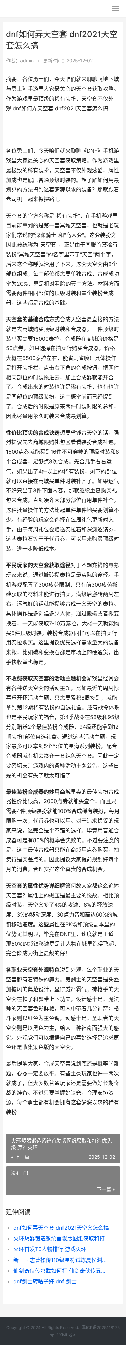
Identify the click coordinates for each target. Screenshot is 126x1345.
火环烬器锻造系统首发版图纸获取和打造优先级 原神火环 (61, 1238)
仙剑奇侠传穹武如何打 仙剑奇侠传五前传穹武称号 (61, 1270)
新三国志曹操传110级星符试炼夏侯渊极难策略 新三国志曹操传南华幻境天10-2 (61, 1260)
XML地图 (67, 1334)
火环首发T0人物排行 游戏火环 (49, 1249)
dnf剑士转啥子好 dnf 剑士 (45, 1281)
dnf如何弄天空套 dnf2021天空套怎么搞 (61, 1227)
